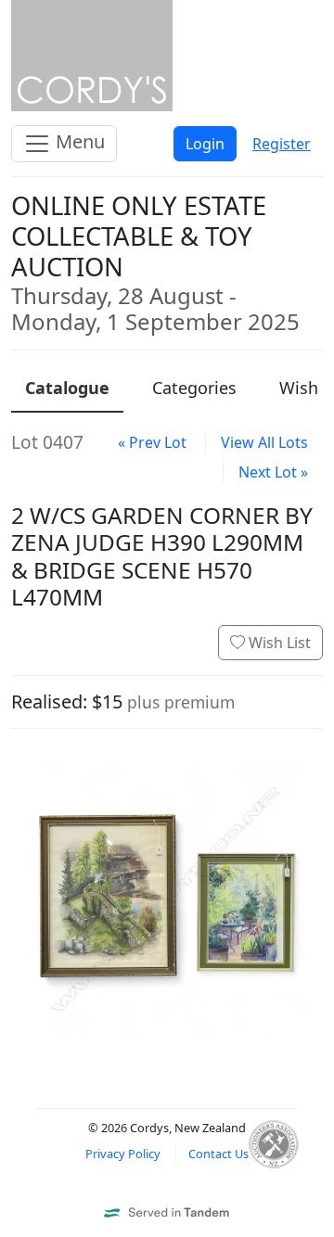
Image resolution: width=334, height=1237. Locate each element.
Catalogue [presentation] (67, 387)
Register (281, 144)
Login (205, 144)
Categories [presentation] (194, 387)
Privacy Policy (123, 1153)
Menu (78, 141)
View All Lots (264, 442)
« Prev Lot (152, 442)
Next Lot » (273, 472)
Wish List (278, 642)
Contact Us (218, 1153)
